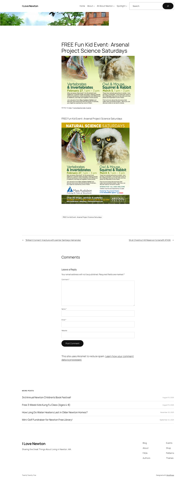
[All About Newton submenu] (114, 6)
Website (64, 330)
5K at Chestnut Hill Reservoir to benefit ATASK (150, 240)
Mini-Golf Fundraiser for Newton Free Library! (47, 419)
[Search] (168, 6)
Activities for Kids (79, 108)
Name (64, 309)
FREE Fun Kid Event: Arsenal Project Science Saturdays (82, 217)
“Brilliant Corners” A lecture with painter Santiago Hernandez (53, 240)
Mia (70, 108)
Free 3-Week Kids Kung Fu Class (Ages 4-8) (46, 404)
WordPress (170, 475)
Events (88, 108)
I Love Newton (30, 6)
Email (63, 320)
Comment (65, 279)
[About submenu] (94, 6)
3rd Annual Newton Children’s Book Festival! (46, 397)
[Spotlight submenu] (126, 6)
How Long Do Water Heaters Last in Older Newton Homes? (55, 412)
